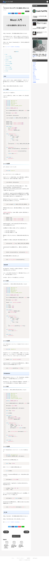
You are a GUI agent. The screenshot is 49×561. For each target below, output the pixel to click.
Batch (34, 65)
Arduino (27, 11)
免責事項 (28, 558)
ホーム (13, 558)
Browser (34, 68)
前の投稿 (6, 531)
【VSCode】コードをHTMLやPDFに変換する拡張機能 (41, 28)
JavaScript (35, 69)
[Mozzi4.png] (16, 23)
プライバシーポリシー (20, 558)
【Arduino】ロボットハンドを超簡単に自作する (41, 32)
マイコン (34, 80)
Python (34, 75)
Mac (33, 72)
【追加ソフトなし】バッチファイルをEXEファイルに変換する (41, 23)
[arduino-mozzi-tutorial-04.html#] (47, 1)
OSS (34, 73)
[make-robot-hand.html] (34, 34)
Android (34, 62)
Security (34, 76)
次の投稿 (26, 531)
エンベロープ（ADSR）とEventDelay (13, 46)
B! (16, 13)
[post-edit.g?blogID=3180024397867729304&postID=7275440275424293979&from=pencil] (3, 6)
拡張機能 (34, 82)
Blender (34, 66)
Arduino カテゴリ (16, 536)
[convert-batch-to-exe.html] (34, 25)
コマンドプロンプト (36, 79)
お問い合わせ (35, 558)
